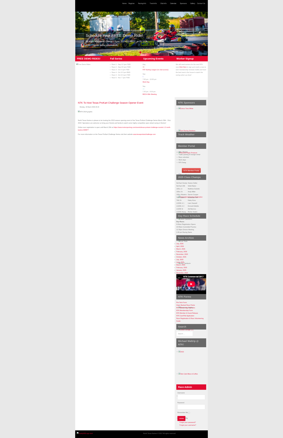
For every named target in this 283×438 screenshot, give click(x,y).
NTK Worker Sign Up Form (185, 308)
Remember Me (182, 412)
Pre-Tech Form (181, 302)
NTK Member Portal (191, 170)
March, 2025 (180, 265)
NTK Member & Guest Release (187, 313)
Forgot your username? (187, 425)
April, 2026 (180, 246)
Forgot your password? (187, 422)
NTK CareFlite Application (185, 316)
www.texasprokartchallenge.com (144, 134)
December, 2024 (182, 273)
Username (181, 393)
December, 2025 (182, 254)
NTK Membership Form (184, 310)
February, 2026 (181, 251)
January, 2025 (181, 270)
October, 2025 (181, 257)
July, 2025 (179, 259)
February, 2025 (181, 267)
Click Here (182, 67)
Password (180, 402)
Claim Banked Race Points (185, 305)
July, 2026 (179, 243)
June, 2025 (180, 262)
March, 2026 (180, 249)
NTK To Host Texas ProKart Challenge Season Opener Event (110, 102)
